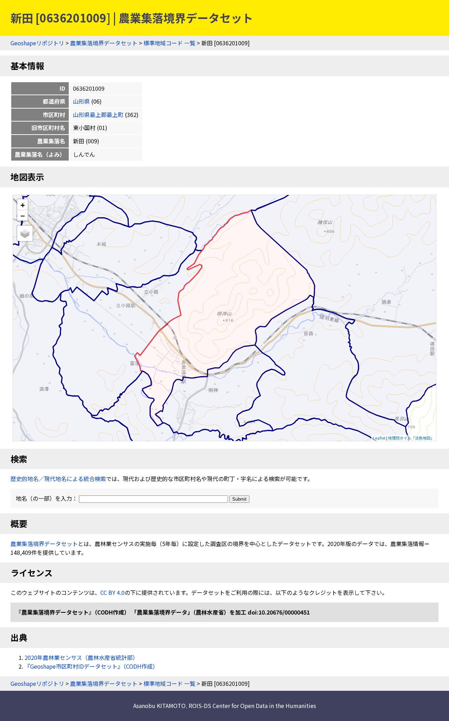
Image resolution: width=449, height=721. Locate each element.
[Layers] (25, 233)
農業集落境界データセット (104, 43)
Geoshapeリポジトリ (37, 43)
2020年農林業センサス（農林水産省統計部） (81, 657)
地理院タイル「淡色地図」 (411, 438)
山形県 (81, 101)
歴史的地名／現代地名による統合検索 (58, 478)
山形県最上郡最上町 (98, 114)
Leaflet (379, 438)
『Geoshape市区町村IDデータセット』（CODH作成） (91, 666)
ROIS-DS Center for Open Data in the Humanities (252, 705)
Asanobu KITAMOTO (159, 705)
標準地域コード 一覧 (169, 43)
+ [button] (22, 204)
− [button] (22, 215)
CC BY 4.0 (112, 592)
